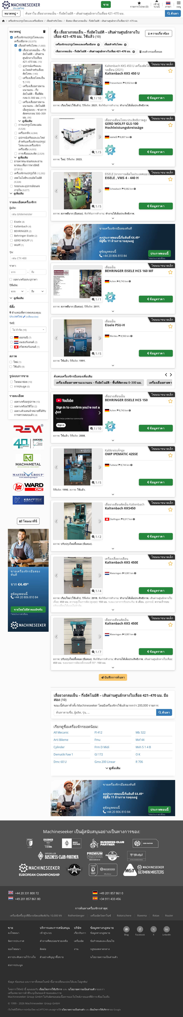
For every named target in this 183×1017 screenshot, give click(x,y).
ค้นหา (174, 13)
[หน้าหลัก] (3, 20)
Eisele (19, 221)
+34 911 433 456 (110, 899)
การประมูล (22, 386)
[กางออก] (113, 110)
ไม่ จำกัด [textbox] (20, 329)
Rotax (156, 915)
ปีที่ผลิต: (13, 285)
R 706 (139, 762)
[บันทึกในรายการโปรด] (170, 70)
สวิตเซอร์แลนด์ (28, 346)
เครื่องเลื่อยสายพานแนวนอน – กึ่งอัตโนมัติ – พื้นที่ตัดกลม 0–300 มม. (34, 91)
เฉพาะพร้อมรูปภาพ (27, 401)
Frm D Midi (102, 747)
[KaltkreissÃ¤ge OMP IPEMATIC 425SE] (78, 467)
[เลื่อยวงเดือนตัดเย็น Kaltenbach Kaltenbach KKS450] (78, 521)
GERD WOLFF (23, 240)
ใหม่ (17, 362)
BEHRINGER (22, 231)
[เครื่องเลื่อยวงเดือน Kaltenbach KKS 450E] (78, 575)
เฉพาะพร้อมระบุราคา (25, 279)
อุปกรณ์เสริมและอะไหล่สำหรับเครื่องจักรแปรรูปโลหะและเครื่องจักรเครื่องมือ (31, 143)
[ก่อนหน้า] (56, 82)
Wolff (19, 245)
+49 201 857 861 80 (27, 899)
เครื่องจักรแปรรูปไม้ (29, 173)
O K (138, 754)
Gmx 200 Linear (105, 762)
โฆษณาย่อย (23, 381)
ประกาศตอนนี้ (159, 253)
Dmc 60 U (60, 762)
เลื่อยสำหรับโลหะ (31, 45)
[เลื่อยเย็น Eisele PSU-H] (78, 337)
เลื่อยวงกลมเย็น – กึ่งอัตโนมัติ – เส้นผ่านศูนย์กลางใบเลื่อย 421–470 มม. (34, 55)
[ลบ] (98, 45)
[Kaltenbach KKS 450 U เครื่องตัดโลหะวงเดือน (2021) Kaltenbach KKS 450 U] (78, 82)
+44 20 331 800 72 (27, 893)
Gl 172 (99, 754)
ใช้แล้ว (18, 366)
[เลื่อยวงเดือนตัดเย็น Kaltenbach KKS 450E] (78, 636)
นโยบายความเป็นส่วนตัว (73, 1009)
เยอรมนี (24, 337)
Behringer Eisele (25, 235)
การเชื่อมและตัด (31, 153)
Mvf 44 (140, 740)
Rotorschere (124, 915)
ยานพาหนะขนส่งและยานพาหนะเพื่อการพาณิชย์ (28, 165)
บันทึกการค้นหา (114, 677)
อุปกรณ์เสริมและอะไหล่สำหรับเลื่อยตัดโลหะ (33, 69)
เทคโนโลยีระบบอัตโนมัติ (28, 180)
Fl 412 (98, 732)
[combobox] (28, 330)
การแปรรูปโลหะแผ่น (29, 126)
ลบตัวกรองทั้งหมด (152, 51)
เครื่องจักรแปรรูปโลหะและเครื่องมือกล (29, 39)
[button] (179, 4)
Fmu (97, 740)
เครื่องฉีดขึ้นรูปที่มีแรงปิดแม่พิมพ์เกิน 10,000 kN (36, 915)
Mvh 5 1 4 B (143, 747)
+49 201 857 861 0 (111, 893)
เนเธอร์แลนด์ (27, 342)
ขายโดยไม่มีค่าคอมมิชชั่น (28, 609)
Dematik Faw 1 (63, 754)
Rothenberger (76, 915)
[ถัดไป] (99, 82)
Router (169, 915)
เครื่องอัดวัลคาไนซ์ (100, 915)
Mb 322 (140, 732)
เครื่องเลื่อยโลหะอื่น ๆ (34, 80)
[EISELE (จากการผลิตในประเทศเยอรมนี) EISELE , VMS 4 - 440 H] (78, 190)
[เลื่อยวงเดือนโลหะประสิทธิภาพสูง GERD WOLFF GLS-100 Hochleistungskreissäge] (78, 136)
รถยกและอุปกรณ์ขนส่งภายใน (27, 188)
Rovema (142, 915)
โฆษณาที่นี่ (29, 521)
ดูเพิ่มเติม (114, 768)
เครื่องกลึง (28, 133)
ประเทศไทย (23, 316)
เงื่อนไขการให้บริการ (99, 1009)
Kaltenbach (22, 226)
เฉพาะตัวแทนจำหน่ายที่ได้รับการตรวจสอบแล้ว (30, 413)
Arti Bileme (61, 740)
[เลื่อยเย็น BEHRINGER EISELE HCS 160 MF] (78, 283)
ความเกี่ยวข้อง (159, 33)
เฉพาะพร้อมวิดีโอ (25, 406)
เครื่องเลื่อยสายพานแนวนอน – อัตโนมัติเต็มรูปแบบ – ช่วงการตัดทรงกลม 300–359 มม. (34, 109)
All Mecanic (61, 732)
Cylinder (59, 747)
